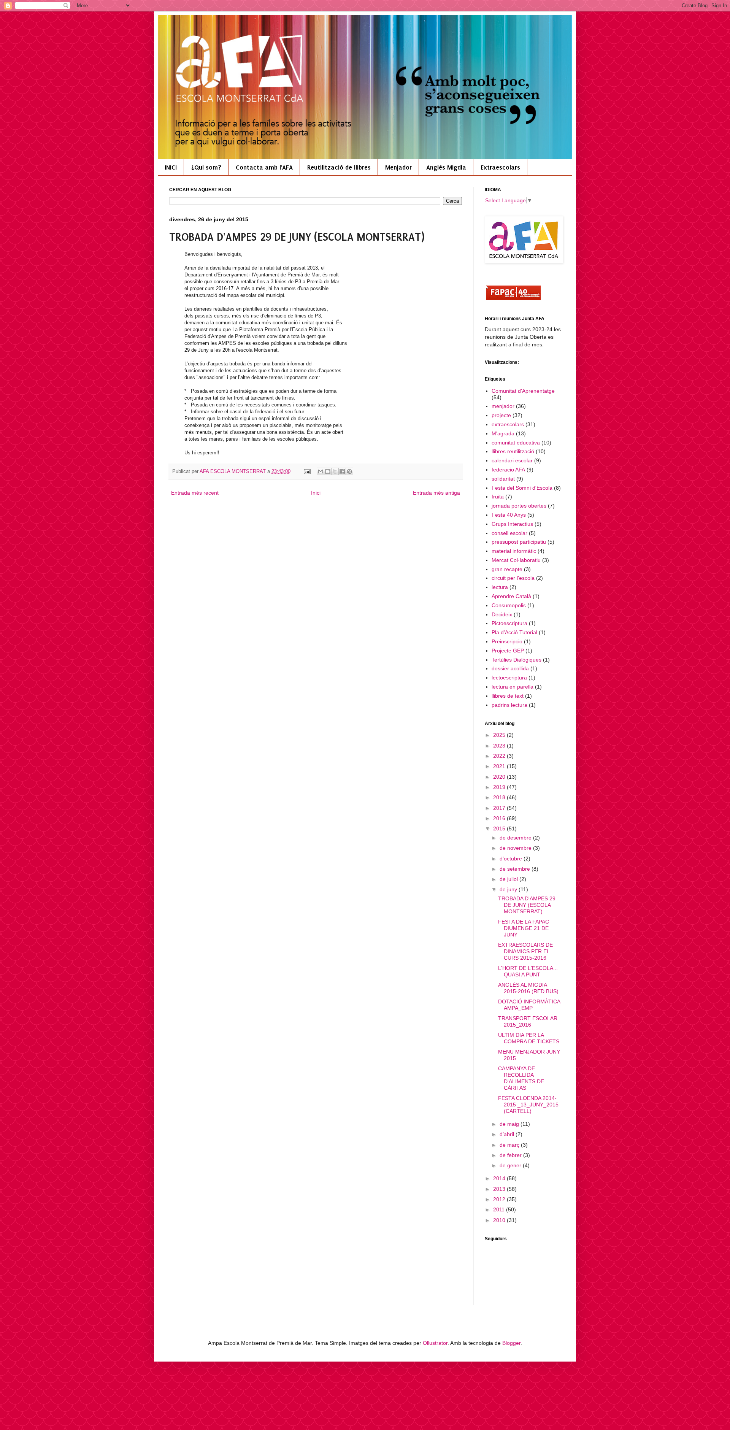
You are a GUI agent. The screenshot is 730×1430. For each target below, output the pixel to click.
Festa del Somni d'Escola (522, 488)
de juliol (509, 879)
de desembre (516, 838)
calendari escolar (512, 460)
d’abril (508, 1134)
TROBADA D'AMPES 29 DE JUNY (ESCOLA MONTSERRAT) (526, 904)
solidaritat (503, 479)
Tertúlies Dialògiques (516, 660)
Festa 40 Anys (509, 515)
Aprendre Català (511, 596)
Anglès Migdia (446, 167)
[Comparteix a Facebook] (342, 471)
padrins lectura (509, 705)
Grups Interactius (512, 524)
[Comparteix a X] (335, 471)
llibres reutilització (513, 451)
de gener (511, 1165)
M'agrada (503, 433)
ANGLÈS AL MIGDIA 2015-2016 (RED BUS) (528, 988)
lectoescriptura (509, 678)
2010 (500, 1220)
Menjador (398, 167)
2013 (500, 1189)
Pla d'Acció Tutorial (514, 632)
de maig (510, 1124)
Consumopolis (509, 605)
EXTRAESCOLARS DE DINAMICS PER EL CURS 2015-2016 (525, 951)
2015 (500, 828)
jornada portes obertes (519, 506)
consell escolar (509, 533)
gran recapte (507, 569)
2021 (500, 766)
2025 (500, 735)
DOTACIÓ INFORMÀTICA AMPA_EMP (529, 1004)
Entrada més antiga (436, 493)
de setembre (516, 869)
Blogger (511, 1343)
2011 (499, 1209)
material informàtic (514, 551)
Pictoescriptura (509, 623)
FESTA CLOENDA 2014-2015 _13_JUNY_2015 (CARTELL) (528, 1104)
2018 (500, 797)
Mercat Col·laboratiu (516, 560)
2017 (500, 808)
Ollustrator (435, 1343)
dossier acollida (510, 668)
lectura (500, 587)
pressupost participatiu (519, 542)
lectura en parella (512, 687)
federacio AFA (508, 470)
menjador (503, 406)
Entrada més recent (195, 493)
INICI (171, 167)
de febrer (511, 1155)
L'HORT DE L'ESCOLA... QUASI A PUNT (528, 971)
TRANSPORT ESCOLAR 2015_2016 (527, 1021)
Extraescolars (500, 167)
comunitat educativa (516, 443)
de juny (509, 889)
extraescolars (508, 424)
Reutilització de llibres (339, 167)
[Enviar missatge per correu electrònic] (307, 471)
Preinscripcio (507, 641)
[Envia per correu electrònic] (320, 471)
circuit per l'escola (513, 578)
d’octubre (512, 858)
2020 (500, 777)
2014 (500, 1178)
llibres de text (508, 696)
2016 (500, 818)
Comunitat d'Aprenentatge (523, 391)
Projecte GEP (508, 651)
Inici (316, 493)
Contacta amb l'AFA (264, 167)
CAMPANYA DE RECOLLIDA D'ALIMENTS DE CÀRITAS (521, 1077)
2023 (500, 746)
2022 (500, 756)
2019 (500, 787)
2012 (500, 1199)
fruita (498, 497)
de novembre (516, 848)
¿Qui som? (206, 167)
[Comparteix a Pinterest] (349, 471)
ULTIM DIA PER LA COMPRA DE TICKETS (528, 1038)
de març (510, 1145)
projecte (501, 415)
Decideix (502, 614)
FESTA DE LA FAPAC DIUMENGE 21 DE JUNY (523, 928)
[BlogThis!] (328, 471)
